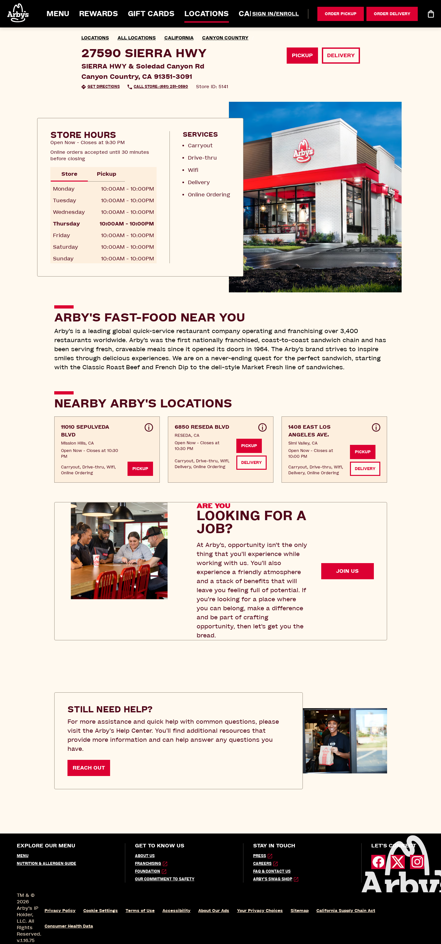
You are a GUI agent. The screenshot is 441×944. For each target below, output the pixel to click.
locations (95, 38)
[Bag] (431, 14)
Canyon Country (225, 38)
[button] (18, 12)
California (179, 38)
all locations (137, 38)
